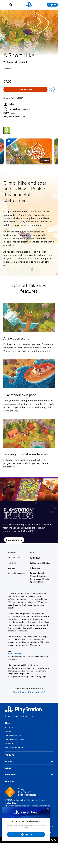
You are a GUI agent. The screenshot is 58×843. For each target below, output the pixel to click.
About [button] (8, 723)
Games (16, 716)
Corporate (9, 743)
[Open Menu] (3, 5)
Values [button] (8, 761)
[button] (29, 151)
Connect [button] (9, 781)
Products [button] (9, 754)
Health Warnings (15, 653)
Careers (8, 731)
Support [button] (9, 767)
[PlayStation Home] (29, 4)
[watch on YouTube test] (44, 160)
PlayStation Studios (13, 735)
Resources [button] (10, 774)
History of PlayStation (14, 747)
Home (7, 716)
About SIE (9, 727)
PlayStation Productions (15, 739)
